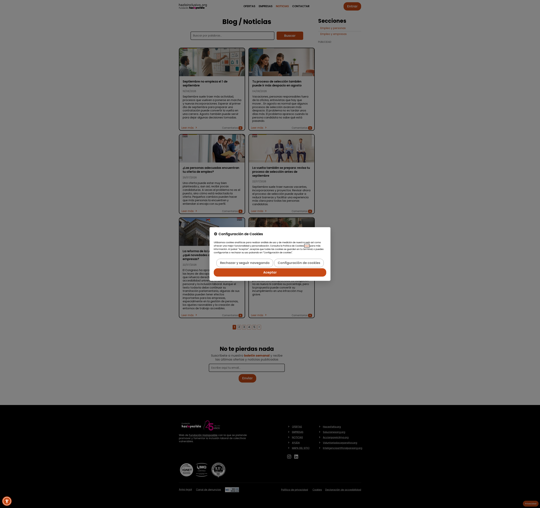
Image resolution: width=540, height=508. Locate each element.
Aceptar (270, 272)
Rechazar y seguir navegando (245, 263)
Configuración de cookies (299, 263)
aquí (306, 245)
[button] (7, 501)
